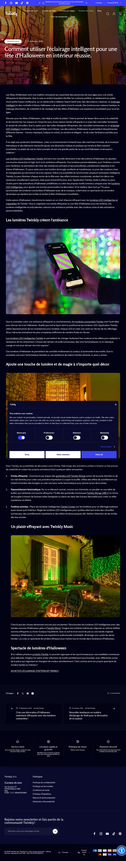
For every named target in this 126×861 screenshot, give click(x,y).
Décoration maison (13, 41)
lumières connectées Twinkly (89, 322)
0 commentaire (115, 693)
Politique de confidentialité (44, 783)
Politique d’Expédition (42, 794)
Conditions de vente (41, 790)
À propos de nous (13, 782)
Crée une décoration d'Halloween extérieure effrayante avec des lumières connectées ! (36, 715)
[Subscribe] (55, 831)
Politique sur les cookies (43, 786)
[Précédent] (39, 3)
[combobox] (100, 3)
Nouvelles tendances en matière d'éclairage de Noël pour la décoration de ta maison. (88, 715)
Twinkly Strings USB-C (98, 493)
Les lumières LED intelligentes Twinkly (24, 159)
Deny (27, 454)
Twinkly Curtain (67, 507)
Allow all (99, 454)
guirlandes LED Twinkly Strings (71, 476)
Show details (106, 447)
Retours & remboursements (44, 798)
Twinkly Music (54, 628)
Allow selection (63, 454)
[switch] (49, 438)
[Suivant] (86, 3)
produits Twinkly (40, 654)
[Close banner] (116, 404)
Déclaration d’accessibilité (44, 802)
